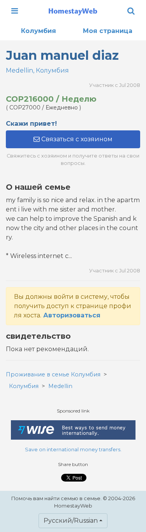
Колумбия (38, 31)
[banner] (72, 11)
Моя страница (107, 31)
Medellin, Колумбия (37, 70)
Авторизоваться (71, 315)
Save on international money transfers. (73, 449)
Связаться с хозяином (76, 139)
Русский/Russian (71, 520)
